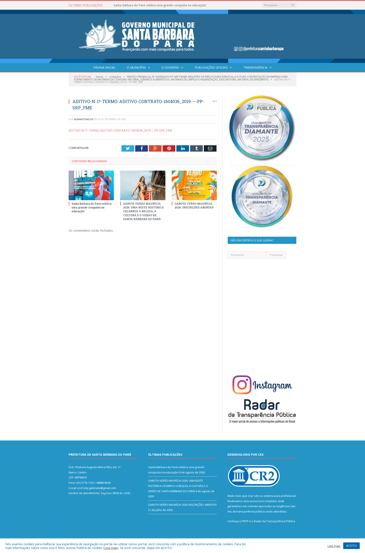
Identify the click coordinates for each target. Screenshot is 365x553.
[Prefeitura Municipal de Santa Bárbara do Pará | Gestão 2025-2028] (182, 35)
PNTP (245, 521)
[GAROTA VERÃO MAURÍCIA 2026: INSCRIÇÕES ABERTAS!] (194, 185)
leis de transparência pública (246, 511)
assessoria (256, 501)
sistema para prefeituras (279, 496)
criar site (253, 496)
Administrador (83, 119)
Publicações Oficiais (211, 67)
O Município (136, 67)
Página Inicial (104, 67)
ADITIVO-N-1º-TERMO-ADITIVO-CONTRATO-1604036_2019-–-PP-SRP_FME (120, 130)
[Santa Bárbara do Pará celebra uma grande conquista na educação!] (91, 185)
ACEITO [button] (351, 545)
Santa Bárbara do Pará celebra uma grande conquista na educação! (92, 207)
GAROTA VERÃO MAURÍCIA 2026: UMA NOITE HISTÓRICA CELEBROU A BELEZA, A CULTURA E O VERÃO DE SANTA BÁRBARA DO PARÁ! (162, 5)
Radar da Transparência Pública (274, 521)
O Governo (170, 67)
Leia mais (110, 548)
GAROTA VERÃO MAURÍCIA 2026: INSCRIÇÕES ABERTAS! (194, 205)
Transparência (255, 67)
